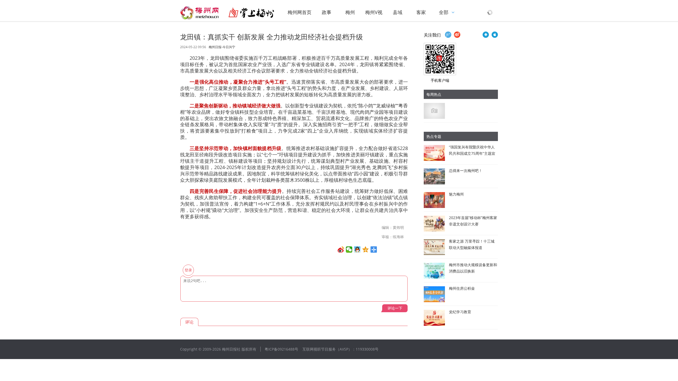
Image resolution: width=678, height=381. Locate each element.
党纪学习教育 (460, 311)
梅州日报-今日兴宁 (222, 47)
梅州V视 (373, 12)
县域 (397, 12)
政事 (326, 12)
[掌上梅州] (227, 13)
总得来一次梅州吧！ (465, 170)
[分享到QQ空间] (365, 249)
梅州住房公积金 (462, 288)
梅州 (350, 12)
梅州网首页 (299, 12)
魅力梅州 (456, 194)
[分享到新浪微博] (341, 249)
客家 (421, 12)
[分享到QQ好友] (357, 249)
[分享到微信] (349, 249)
